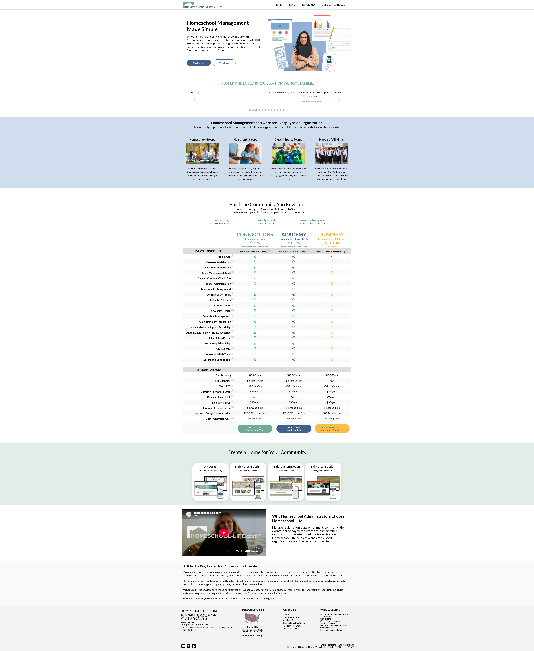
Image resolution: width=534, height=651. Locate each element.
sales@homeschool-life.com (194, 624)
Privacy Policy (187, 619)
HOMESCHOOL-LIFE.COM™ (340, 647)
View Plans (224, 63)
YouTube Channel (291, 628)
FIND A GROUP (308, 4)
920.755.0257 (187, 622)
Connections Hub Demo (294, 623)
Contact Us (288, 614)
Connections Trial (291, 617)
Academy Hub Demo (292, 626)
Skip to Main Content (207, 630)
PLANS (291, 4)
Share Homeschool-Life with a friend (337, 645)
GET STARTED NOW (333, 4)
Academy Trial (289, 620)
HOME (278, 4)
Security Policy (202, 619)
